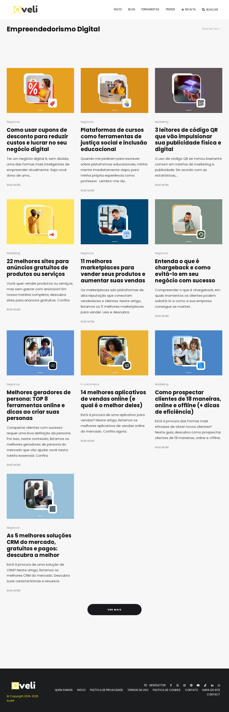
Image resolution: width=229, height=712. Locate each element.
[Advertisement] (114, 49)
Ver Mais (114, 609)
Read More (14, 185)
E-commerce (90, 384)
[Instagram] (184, 685)
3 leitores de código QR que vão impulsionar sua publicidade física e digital (188, 140)
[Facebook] (171, 685)
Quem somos (64, 690)
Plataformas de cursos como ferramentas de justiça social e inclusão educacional (114, 140)
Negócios (13, 122)
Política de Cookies (166, 690)
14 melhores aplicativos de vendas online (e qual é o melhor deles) (113, 399)
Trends (170, 9)
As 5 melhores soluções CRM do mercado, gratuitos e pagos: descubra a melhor (39, 545)
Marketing (161, 122)
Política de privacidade (106, 690)
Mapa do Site (211, 690)
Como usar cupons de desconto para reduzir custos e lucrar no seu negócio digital (37, 140)
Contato (191, 690)
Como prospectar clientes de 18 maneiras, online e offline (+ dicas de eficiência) (188, 402)
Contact (213, 694)
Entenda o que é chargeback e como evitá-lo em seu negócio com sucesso (185, 271)
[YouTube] (198, 685)
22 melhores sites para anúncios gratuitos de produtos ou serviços (38, 267)
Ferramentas (150, 9)
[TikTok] (205, 685)
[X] (177, 685)
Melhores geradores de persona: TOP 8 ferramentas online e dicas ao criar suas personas (39, 405)
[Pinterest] (191, 685)
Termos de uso (137, 690)
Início (118, 9)
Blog (131, 9)
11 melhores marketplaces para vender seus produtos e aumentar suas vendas (113, 271)
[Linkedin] (212, 685)
